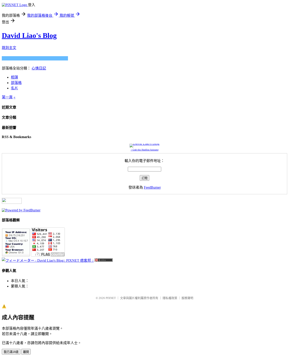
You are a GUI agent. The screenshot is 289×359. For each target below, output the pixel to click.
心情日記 (39, 68)
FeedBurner (152, 187)
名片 (14, 88)
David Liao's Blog (29, 35)
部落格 (16, 83)
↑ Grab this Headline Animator (144, 149)
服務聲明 (187, 298)
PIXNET (111, 298)
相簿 (14, 77)
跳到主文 (9, 48)
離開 (26, 352)
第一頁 (7, 97)
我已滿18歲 (11, 352)
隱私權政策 (170, 298)
